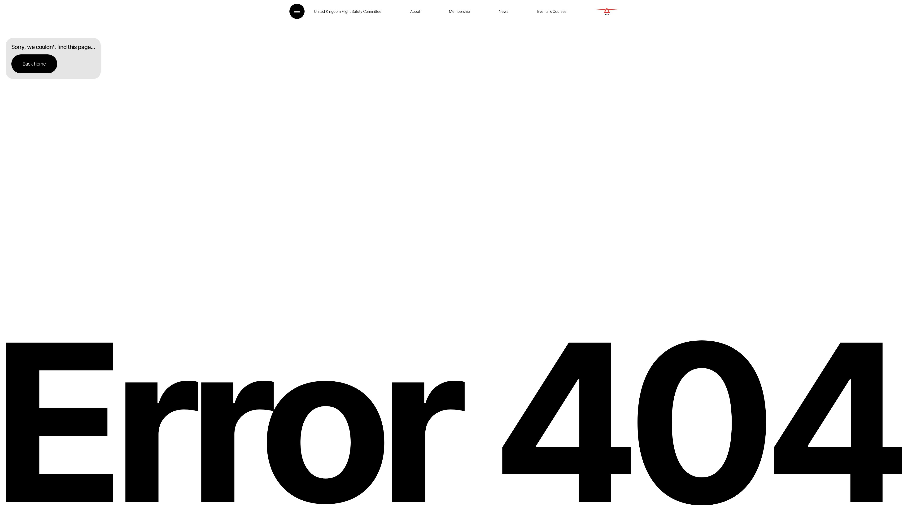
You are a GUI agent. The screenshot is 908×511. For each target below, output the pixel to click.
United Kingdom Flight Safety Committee (347, 11)
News (503, 11)
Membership (459, 11)
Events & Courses (552, 11)
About (415, 11)
